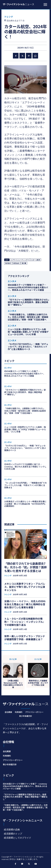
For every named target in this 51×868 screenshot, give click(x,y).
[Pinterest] (29, 55)
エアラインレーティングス (20, 260)
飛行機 (24, 263)
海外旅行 (8, 263)
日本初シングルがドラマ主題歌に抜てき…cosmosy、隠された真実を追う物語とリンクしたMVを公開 (25, 466)
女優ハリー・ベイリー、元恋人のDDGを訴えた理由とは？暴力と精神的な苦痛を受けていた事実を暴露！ (24, 604)
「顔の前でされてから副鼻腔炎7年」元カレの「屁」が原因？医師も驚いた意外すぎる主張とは (25, 567)
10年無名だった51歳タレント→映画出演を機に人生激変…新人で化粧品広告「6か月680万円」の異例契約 (25, 504)
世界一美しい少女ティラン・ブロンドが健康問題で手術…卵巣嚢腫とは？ (24, 637)
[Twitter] (22, 55)
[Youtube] (35, 864)
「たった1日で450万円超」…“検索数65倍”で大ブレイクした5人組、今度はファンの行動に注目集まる (25, 485)
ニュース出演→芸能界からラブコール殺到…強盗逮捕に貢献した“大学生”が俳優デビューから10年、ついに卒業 (28, 332)
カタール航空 (35, 260)
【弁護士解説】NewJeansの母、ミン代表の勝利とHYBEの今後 (13, 684)
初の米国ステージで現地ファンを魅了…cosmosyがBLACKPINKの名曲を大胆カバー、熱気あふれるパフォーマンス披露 (28, 287)
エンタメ (12, 281)
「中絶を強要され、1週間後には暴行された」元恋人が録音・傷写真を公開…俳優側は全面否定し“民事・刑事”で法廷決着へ (28, 317)
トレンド (8, 17)
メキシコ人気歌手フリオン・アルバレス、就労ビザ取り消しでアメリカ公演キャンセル (24, 587)
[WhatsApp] (35, 55)
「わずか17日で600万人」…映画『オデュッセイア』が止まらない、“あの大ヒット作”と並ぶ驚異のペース (28, 347)
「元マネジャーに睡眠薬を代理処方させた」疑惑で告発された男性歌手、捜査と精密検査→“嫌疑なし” (28, 302)
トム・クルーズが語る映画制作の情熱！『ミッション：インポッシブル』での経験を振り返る (24, 622)
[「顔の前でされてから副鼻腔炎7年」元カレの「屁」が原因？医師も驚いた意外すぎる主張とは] (25, 544)
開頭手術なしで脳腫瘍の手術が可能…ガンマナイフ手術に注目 (38, 683)
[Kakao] (22, 864)
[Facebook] (16, 55)
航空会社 (16, 263)
